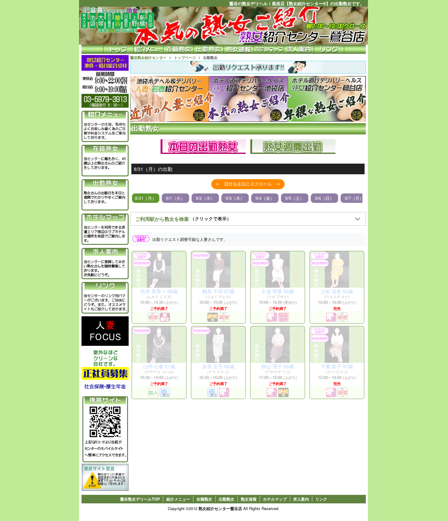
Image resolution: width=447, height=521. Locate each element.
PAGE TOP (429, 502)
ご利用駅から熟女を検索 (183, 218)
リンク (321, 499)
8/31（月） (145, 198)
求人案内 (301, 499)
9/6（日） (324, 198)
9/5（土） (294, 198)
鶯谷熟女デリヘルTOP (140, 499)
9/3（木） (235, 198)
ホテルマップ (275, 499)
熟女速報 (249, 499)
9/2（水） (205, 198)
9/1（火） (175, 198)
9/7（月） (354, 198)
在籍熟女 (204, 499)
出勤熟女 (226, 499)
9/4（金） (264, 198)
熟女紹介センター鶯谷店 (220, 508)
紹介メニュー (178, 499)
